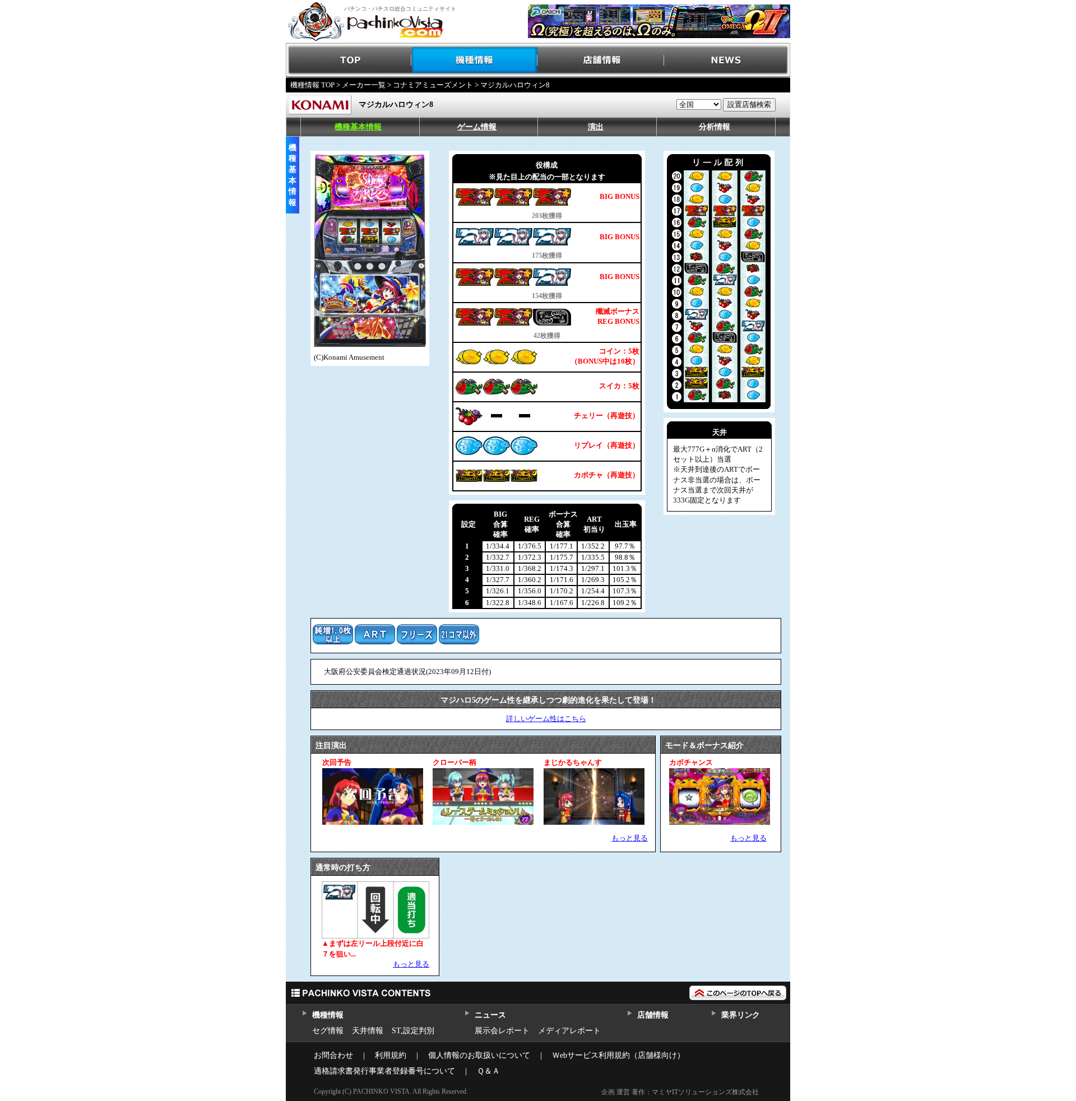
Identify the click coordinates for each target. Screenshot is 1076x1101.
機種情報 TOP (312, 85)
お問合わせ (333, 1055)
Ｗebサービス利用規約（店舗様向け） (618, 1055)
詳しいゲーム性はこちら (546, 718)
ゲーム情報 (477, 127)
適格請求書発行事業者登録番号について (384, 1071)
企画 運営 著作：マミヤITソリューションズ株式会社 (680, 1092)
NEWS (727, 60)
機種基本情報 (358, 127)
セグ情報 (328, 1030)
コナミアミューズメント (433, 85)
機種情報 (475, 60)
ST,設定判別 (413, 1030)
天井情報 (367, 1030)
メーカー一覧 (364, 85)
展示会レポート (502, 1030)
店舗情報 (601, 60)
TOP (349, 60)
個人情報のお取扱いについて (479, 1055)
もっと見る (629, 838)
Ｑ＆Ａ (488, 1071)
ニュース (490, 1015)
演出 (596, 127)
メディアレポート (569, 1030)
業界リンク (740, 1015)
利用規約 (390, 1055)
